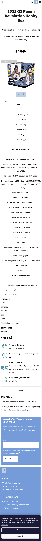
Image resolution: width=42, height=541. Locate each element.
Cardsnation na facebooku (14, 489)
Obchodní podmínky (11, 501)
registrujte (25, 410)
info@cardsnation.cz (12, 483)
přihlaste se (11, 410)
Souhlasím (20, 536)
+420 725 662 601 (11, 486)
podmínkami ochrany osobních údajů (19, 451)
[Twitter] (18, 94)
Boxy (3, 302)
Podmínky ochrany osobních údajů (16, 505)
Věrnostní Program (11, 508)
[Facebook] (23, 94)
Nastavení (20, 530)
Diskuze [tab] (20, 391)
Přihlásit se (10, 459)
